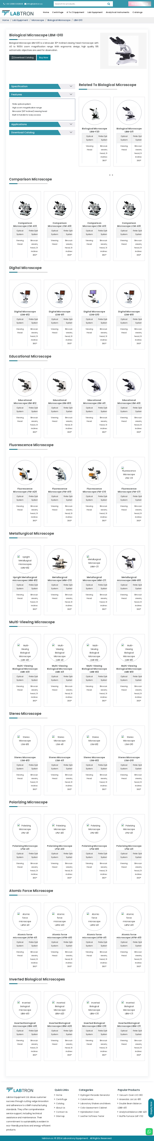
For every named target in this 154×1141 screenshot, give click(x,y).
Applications (19, 124)
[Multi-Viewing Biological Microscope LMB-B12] (94, 652)
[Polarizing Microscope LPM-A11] (25, 829)
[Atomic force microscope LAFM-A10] (59, 919)
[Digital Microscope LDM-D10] (94, 297)
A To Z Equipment (75, 12)
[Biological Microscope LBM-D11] (129, 114)
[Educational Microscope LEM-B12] (25, 386)
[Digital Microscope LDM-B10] (129, 297)
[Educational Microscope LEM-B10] (59, 386)
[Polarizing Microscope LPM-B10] (94, 829)
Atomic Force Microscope (31, 890)
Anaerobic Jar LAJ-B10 (130, 1099)
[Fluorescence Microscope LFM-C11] (129, 473)
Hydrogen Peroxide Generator (95, 1095)
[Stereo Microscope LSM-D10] (129, 741)
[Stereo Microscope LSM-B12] (94, 741)
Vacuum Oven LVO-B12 (130, 1095)
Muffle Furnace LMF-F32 (131, 1116)
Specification (19, 86)
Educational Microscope (30, 356)
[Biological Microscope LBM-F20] (94, 114)
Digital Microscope (25, 268)
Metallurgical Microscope (31, 533)
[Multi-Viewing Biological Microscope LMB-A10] (25, 652)
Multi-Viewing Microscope (32, 622)
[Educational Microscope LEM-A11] (94, 386)
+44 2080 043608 (14, 3)
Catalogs (137, 12)
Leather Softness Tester (92, 1116)
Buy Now (43, 57)
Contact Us (62, 1111)
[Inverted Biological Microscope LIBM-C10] (94, 1008)
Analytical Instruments (117, 12)
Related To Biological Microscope (107, 85)
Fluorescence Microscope (31, 445)
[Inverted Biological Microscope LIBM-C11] (129, 1008)
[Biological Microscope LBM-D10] (123, 50)
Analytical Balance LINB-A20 (133, 1111)
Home (46, 12)
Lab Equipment (95, 12)
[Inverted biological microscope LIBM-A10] (25, 1008)
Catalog (60, 1103)
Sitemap (60, 1116)
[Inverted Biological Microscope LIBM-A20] (59, 1008)
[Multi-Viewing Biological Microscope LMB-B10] (129, 652)
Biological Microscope (59, 20)
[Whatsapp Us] (149, 1131)
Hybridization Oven (89, 1111)
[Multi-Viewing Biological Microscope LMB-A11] (59, 652)
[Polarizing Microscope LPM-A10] (59, 829)
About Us (60, 1107)
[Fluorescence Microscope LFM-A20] (25, 474)
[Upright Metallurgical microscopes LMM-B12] (25, 562)
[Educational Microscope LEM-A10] (129, 386)
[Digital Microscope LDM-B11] (59, 297)
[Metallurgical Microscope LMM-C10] (59, 563)
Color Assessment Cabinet (93, 1107)
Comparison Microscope (30, 179)
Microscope (38, 20)
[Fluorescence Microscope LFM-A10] (59, 474)
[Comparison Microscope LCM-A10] (25, 208)
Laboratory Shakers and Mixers (95, 1103)
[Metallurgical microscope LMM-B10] (129, 563)
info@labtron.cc (35, 3)
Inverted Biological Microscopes (37, 979)
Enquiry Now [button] (151, 1108)
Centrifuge (57, 12)
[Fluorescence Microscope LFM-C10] (94, 474)
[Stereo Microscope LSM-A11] (59, 741)
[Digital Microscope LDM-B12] (25, 297)
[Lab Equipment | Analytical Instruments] (17, 12)
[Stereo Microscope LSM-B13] (25, 741)
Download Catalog (24, 57)
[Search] (109, 3)
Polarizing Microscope (28, 802)
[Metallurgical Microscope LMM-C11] (94, 562)
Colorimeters (86, 1099)
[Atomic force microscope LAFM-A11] (25, 919)
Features (16, 94)
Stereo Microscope (25, 713)
